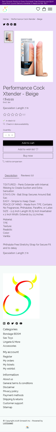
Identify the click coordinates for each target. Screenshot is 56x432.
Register (7, 356)
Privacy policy (10, 391)
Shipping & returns (13, 399)
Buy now (28, 155)
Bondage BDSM (12, 333)
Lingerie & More (11, 341)
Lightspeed (8, 423)
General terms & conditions (18, 383)
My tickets (8, 364)
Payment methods (13, 395)
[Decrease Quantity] (6, 135)
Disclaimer (8, 387)
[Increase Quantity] (12, 135)
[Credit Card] (27, 427)
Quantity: (7, 130)
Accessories (9, 346)
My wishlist (9, 368)
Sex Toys (8, 337)
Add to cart (28, 143)
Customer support (13, 403)
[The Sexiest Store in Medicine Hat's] (5, 9)
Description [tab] (11, 175)
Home (6, 19)
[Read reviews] (12, 114)
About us (8, 379)
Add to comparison (13, 161)
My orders (8, 360)
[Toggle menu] (50, 9)
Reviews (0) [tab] (27, 175)
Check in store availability (17, 124)
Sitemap (7, 407)
